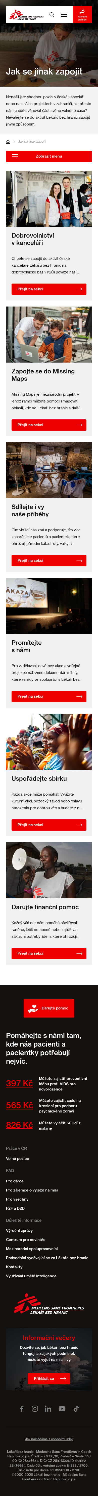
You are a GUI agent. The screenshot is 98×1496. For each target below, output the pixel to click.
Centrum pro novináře (25, 1240)
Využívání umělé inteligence (31, 1276)
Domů (8, 142)
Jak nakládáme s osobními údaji (49, 1439)
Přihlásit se (44, 1379)
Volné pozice (17, 1159)
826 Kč (19, 1126)
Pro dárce (15, 1181)
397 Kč (19, 1084)
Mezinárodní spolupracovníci (32, 1249)
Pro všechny (17, 1199)
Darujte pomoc (82, 18)
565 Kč (19, 1106)
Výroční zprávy (19, 1231)
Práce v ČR (16, 1149)
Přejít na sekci (30, 289)
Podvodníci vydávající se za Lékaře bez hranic (47, 1258)
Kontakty (14, 1267)
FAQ (10, 1171)
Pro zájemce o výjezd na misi (32, 1190)
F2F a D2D (15, 1208)
